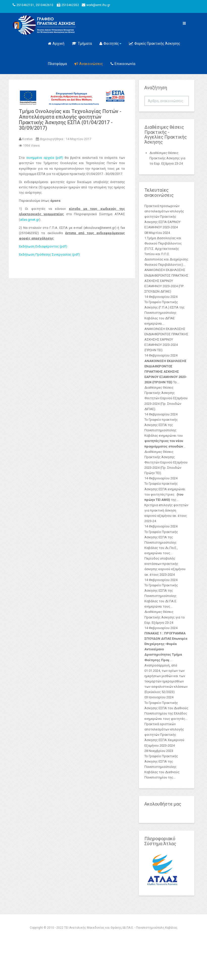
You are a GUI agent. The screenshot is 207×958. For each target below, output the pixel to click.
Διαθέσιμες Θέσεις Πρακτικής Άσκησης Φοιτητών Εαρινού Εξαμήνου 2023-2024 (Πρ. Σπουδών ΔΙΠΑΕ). (166, 398)
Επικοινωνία (125, 64)
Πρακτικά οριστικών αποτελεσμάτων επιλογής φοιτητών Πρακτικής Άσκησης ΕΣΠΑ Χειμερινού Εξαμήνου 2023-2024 (164, 734)
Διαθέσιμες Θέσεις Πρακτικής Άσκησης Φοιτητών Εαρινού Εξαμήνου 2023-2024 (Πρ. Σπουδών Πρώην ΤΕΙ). (166, 462)
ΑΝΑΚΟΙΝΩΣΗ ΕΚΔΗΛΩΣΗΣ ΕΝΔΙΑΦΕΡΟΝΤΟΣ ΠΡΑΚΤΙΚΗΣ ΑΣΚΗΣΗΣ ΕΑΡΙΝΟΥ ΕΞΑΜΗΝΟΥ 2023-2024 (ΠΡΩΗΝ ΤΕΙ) (166, 339)
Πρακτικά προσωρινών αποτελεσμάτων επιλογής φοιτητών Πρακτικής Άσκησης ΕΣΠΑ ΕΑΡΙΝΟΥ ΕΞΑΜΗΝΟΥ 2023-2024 (164, 216)
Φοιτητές (111, 43)
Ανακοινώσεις (91, 64)
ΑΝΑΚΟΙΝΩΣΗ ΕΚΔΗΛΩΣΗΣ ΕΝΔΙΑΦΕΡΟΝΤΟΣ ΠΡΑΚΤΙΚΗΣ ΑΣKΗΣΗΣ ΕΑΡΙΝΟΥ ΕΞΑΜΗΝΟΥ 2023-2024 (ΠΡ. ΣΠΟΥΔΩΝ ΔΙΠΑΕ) (166, 280)
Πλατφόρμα (57, 64)
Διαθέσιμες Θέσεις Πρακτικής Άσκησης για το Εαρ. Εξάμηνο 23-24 (164, 617)
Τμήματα (85, 43)
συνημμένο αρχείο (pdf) (44, 158)
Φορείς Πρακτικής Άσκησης (157, 43)
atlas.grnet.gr (29, 219)
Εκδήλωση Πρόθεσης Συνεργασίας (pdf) (49, 254)
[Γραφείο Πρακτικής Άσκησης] (25, 25)
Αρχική (58, 43)
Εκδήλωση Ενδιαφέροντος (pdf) (43, 246)
